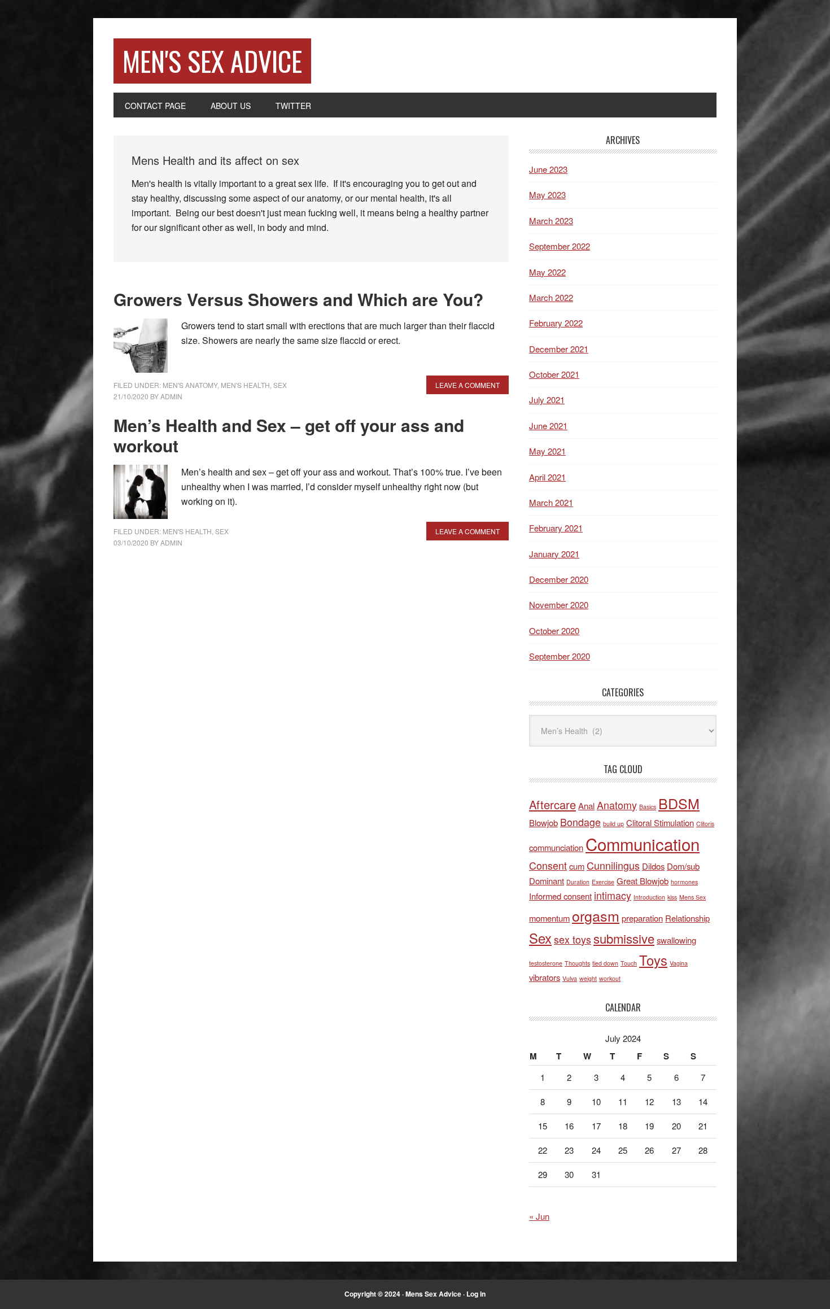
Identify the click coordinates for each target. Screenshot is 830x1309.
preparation (642, 918)
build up (613, 823)
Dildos (653, 866)
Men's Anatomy (190, 385)
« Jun (539, 1216)
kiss (672, 897)
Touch (629, 963)
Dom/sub (683, 866)
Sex (280, 385)
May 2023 (547, 194)
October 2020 (554, 630)
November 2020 (558, 604)
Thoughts (577, 963)
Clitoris (705, 823)
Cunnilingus (613, 865)
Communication (643, 844)
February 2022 (556, 323)
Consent (548, 865)
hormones (684, 882)
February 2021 (556, 528)
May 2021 (547, 451)
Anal (586, 805)
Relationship (687, 918)
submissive (623, 938)
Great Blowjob (643, 881)
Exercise (603, 882)
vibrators (544, 977)
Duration (577, 882)
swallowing (676, 940)
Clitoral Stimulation (660, 822)
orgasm (595, 915)
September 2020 (559, 656)
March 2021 (551, 502)
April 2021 (547, 477)
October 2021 (554, 374)
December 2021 (558, 349)
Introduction (649, 897)
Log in (476, 1294)
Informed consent (560, 896)
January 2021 (554, 554)
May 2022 (547, 272)
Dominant (546, 881)
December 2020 (558, 579)
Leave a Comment (467, 385)
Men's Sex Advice (212, 61)
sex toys (572, 939)
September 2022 (559, 246)
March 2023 (551, 220)
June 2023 (548, 169)
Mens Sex (692, 897)
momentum (549, 918)
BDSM (679, 803)
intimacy (612, 895)
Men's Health (245, 385)
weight (588, 978)
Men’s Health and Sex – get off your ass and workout (288, 435)
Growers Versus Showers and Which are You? (298, 299)
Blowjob (543, 822)
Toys (653, 960)
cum (576, 866)
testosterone (545, 963)
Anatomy (617, 805)
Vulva (569, 978)
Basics (647, 806)
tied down (605, 963)
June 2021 (548, 425)
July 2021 (547, 399)
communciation (556, 847)
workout (610, 978)
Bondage (580, 822)
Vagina (679, 963)
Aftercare (552, 804)
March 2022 (551, 297)
